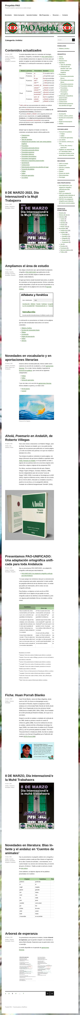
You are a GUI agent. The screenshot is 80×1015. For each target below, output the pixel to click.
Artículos (23, 340)
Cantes (62, 219)
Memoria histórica (65, 250)
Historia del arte (63, 215)
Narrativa (7, 860)
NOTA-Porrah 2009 (29, 736)
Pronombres (24, 145)
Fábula (62, 220)
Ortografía (7, 61)
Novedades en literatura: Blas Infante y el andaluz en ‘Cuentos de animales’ (29, 849)
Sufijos (23, 173)
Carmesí (23, 391)
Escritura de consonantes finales (30, 330)
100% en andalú (63, 163)
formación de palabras (25, 370)
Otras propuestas (63, 175)
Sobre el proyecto (19, 15)
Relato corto (11, 367)
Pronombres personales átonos (30, 150)
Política (12, 208)
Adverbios (24, 137)
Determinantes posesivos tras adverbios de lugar (35, 167)
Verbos (23, 338)
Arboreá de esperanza (21, 933)
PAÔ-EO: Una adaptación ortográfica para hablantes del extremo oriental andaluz (67, 201)
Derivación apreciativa (27, 175)
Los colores (24, 177)
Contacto (65, 15)
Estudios (11, 56)
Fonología (7, 58)
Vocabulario (13, 61)
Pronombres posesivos (27, 152)
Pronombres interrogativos (28, 158)
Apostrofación (25, 162)
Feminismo (11, 206)
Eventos (62, 246)
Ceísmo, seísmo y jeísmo (66, 115)
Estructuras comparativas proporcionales (32, 160)
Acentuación (24, 334)
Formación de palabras (27, 169)
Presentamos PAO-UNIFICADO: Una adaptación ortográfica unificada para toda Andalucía (29, 560)
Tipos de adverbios (26, 139)
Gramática (12, 58)
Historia (61, 171)
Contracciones (25, 165)
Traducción (65, 240)
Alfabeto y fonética (26, 328)
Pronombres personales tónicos (30, 148)
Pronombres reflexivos (27, 154)
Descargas (62, 177)
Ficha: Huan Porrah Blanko (25, 695)
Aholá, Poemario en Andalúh (27, 460)
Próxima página (52, 994)
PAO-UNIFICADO (47, 56)
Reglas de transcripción (28, 336)
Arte (10, 445)
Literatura (7, 365)
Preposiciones (25, 135)
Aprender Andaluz (31, 15)
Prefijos (23, 171)
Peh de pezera (25, 388)
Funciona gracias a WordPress (20, 1007)
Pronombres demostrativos (28, 156)
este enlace (24, 868)
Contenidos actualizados (23, 50)
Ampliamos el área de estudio (27, 266)
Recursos (56, 15)
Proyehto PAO (12, 5)
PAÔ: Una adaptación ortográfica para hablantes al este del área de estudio (67, 195)
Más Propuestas (44, 15)
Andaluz (7, 56)
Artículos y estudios (64, 167)
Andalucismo (62, 165)
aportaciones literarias (44, 383)
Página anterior (48, 994)
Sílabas (23, 332)
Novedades (8, 15)
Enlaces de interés (64, 173)
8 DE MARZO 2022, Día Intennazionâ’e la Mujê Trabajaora (22, 196)
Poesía (6, 367)
